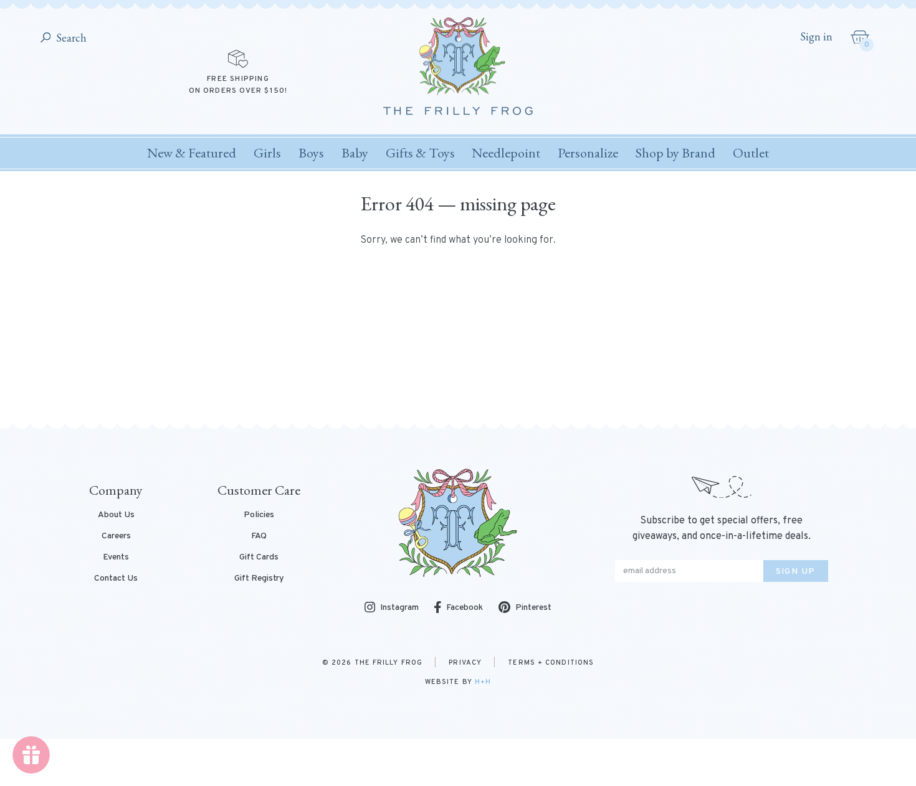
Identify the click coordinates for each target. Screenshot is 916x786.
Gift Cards (259, 557)
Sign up (796, 571)
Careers (116, 536)
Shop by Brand (675, 153)
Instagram (399, 608)
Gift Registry (259, 578)
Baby (354, 153)
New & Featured (191, 153)
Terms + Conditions (551, 662)
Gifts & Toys (420, 153)
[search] (46, 38)
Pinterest (533, 607)
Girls (267, 153)
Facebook (464, 607)
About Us (116, 515)
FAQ (259, 536)
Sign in (816, 36)
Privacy (465, 662)
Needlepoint (506, 153)
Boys (311, 153)
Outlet (751, 153)
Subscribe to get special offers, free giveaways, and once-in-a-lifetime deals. (721, 529)
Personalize (588, 153)
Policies (259, 515)
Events (116, 557)
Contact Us (116, 578)
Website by (458, 682)
